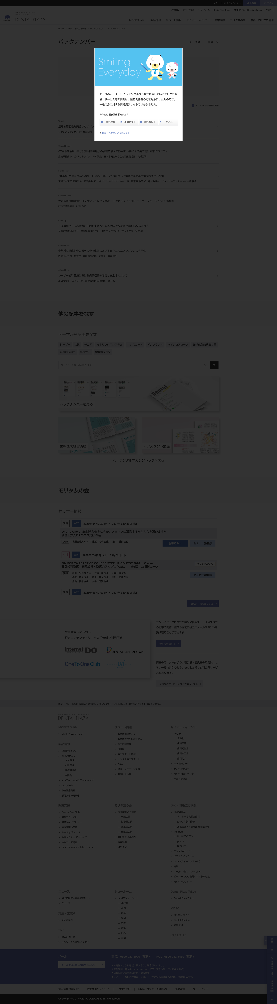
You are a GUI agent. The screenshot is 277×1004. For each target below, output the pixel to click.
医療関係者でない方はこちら (115, 133)
